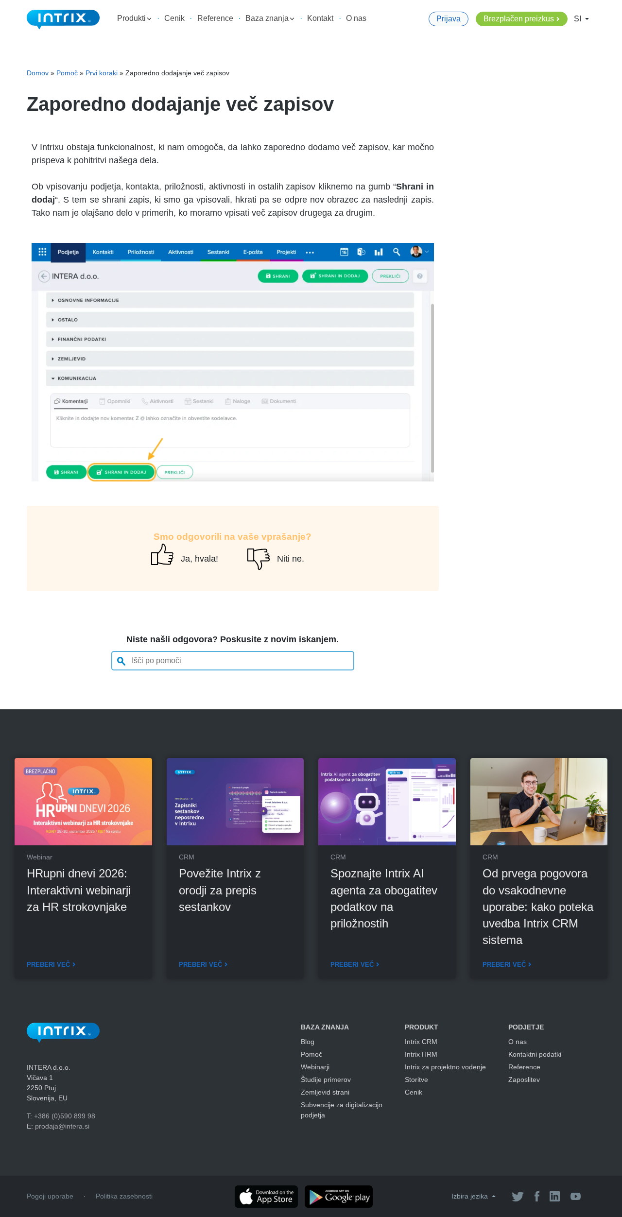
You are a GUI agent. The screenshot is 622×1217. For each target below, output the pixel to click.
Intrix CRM (421, 1042)
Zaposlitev (524, 1079)
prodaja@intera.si (62, 1126)
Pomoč (67, 73)
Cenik (174, 18)
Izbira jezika (470, 1196)
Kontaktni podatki (534, 1054)
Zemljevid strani (325, 1092)
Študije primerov (326, 1079)
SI (578, 19)
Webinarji (315, 1067)
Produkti (132, 18)
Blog (307, 1042)
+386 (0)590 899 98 (64, 1116)
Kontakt (320, 18)
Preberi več (48, 964)
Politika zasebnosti (124, 1196)
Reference (215, 18)
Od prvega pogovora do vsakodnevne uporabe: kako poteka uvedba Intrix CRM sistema (538, 906)
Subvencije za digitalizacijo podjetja (341, 1110)
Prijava (448, 19)
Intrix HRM (421, 1054)
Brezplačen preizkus (519, 19)
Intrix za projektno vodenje (445, 1067)
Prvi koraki (102, 73)
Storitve (416, 1079)
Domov (38, 73)
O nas (356, 18)
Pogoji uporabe (50, 1196)
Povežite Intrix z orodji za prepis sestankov (220, 890)
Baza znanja (268, 18)
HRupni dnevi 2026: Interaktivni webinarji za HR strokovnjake (79, 890)
